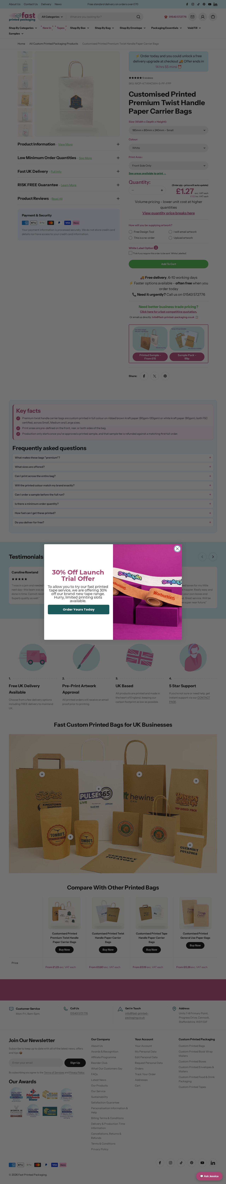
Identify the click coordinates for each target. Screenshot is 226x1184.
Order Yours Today (78, 609)
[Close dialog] (177, 549)
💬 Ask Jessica (209, 1176)
